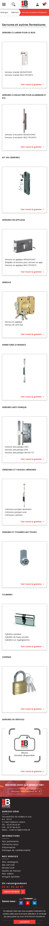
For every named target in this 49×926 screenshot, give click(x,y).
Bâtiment (15, 12)
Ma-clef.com (8, 865)
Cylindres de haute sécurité (17, 637)
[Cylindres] (24, 620)
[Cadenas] (24, 682)
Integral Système (11, 876)
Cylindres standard (13, 634)
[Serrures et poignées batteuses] (24, 558)
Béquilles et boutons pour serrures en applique (25, 262)
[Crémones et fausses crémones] (24, 495)
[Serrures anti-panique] (24, 433)
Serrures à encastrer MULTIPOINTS (20, 137)
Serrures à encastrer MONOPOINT (20, 134)
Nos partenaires (10, 841)
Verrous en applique (13, 322)
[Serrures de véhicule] (24, 745)
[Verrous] (24, 308)
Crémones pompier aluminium (18, 509)
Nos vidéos (8, 873)
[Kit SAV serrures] (24, 183)
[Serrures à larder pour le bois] (24, 58)
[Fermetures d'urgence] (24, 370)
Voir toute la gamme (31, 84)
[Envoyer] (39, 791)
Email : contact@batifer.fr (16, 830)
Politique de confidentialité (16, 850)
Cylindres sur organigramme (17, 640)
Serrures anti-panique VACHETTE (19, 452)
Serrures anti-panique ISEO (16, 446)
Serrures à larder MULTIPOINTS (19, 75)
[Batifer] (25, 4)
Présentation (9, 847)
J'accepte (24, 922)
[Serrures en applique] (24, 245)
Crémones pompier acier (16, 512)
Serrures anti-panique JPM (16, 449)
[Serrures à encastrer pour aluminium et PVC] (24, 120)
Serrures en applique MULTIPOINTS (20, 265)
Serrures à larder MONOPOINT (18, 72)
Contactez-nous (10, 844)
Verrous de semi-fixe (14, 324)
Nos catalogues (10, 862)
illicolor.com (8, 867)
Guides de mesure (11, 870)
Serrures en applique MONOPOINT (20, 259)
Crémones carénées (14, 515)
